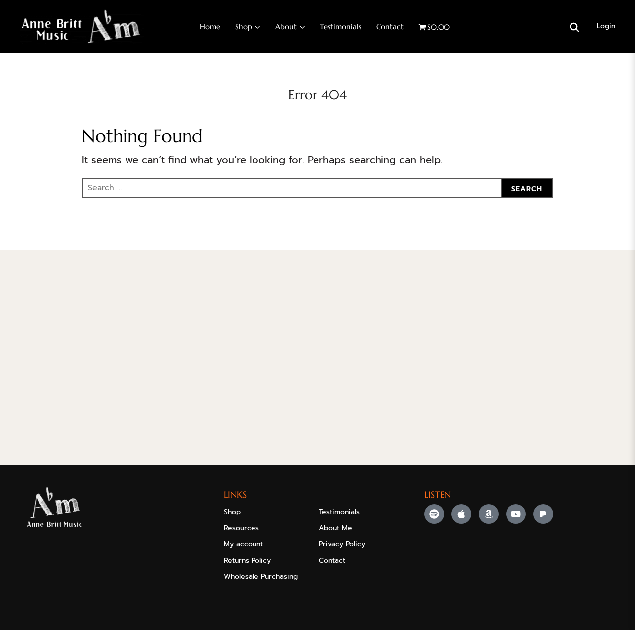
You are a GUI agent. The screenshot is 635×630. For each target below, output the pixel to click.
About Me (335, 528)
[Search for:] (317, 188)
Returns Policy (247, 560)
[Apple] (461, 514)
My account (243, 544)
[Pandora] (543, 514)
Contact (390, 26)
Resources (241, 528)
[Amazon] (489, 514)
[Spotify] (434, 514)
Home (210, 26)
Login (606, 26)
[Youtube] (516, 514)
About (286, 26)
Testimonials (340, 26)
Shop (243, 26)
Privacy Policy (342, 544)
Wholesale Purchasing (261, 577)
